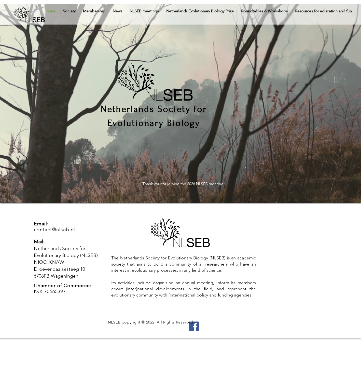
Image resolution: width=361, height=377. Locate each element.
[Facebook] (194, 326)
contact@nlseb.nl (54, 229)
